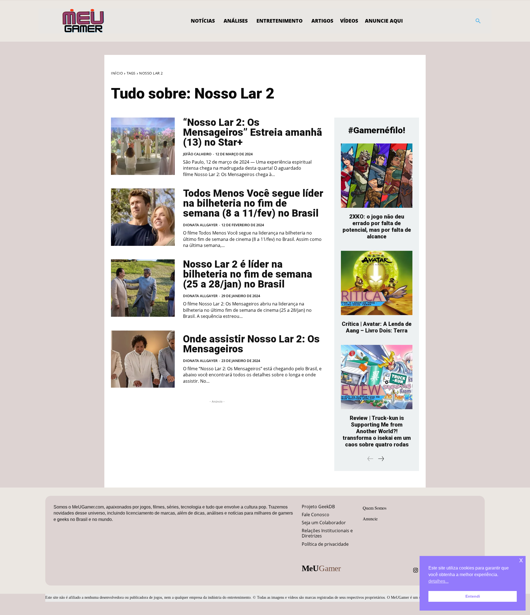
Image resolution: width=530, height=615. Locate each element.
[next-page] (381, 459)
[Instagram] (415, 570)
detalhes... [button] (438, 581)
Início (117, 73)
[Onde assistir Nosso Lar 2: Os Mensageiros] (143, 359)
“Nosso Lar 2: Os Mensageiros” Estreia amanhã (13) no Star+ (252, 132)
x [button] (521, 560)
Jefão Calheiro (197, 153)
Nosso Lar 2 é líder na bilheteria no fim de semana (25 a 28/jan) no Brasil (247, 274)
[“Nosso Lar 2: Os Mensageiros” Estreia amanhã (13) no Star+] (143, 146)
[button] (478, 21)
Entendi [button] (472, 596)
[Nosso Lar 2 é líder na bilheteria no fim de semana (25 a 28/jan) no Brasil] (143, 288)
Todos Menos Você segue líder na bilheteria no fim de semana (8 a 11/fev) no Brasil (253, 203)
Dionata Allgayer (200, 224)
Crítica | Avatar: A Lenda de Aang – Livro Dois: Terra (377, 327)
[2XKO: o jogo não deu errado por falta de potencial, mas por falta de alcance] (376, 175)
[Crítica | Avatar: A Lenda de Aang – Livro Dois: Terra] (376, 283)
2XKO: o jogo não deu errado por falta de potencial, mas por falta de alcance (377, 226)
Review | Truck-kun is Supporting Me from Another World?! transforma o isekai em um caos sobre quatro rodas (377, 431)
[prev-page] (370, 459)
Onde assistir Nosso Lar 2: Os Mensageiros (251, 344)
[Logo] (83, 21)
